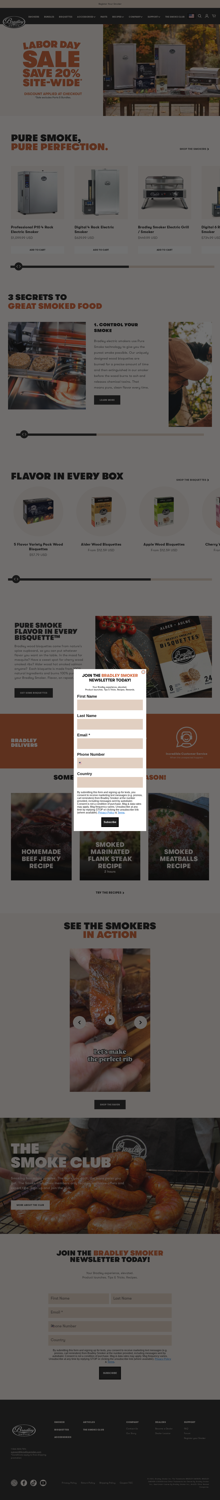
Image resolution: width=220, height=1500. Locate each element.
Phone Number (91, 754)
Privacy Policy (106, 812)
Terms (121, 812)
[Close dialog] (143, 672)
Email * (83, 735)
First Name (87, 696)
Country (84, 774)
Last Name (86, 715)
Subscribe (110, 822)
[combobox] (84, 763)
